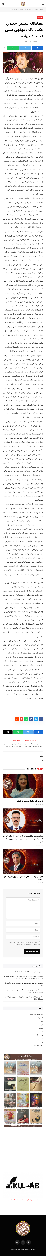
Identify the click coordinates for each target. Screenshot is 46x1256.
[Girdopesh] (23, 3)
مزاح (42, 1042)
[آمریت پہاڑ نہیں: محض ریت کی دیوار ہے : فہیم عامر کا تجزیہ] (23, 861)
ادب (42, 1021)
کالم (42, 1024)
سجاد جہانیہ (40, 17)
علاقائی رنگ (40, 1035)
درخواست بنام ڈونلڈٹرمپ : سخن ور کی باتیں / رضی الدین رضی (12, 745)
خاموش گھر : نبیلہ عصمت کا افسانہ (30, 801)
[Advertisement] (23, 1150)
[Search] (3, 3)
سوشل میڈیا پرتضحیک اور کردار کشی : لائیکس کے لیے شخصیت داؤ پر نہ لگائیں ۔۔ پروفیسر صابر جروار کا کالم (23, 838)
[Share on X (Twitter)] (25, 48)
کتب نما (41, 1028)
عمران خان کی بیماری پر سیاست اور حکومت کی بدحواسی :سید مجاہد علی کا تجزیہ (23, 991)
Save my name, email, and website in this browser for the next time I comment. (24, 943)
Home (41, 9)
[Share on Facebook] (37, 48)
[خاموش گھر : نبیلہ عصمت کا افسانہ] (23, 786)
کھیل (42, 1031)
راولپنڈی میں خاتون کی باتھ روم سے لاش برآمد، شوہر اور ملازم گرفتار (24, 997)
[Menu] (42, 3)
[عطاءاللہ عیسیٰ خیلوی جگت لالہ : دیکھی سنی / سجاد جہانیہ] (23, 62)
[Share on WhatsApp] (13, 48)
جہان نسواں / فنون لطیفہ (36, 1014)
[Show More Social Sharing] (5, 48)
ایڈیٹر (42, 42)
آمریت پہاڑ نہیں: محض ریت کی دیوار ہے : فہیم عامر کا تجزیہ (23, 878)
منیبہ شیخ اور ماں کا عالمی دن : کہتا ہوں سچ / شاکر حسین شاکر (33, 745)
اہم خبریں (40, 1038)
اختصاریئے (40, 1018)
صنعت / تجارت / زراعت (37, 1045)
